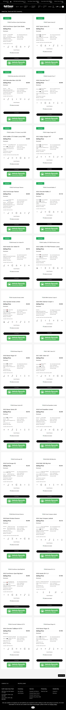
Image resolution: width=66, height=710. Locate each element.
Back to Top (61, 675)
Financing (44, 689)
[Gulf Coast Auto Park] (8, 6)
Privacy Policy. (53, 704)
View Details (16, 58)
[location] (58, 6)
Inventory (20, 689)
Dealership (56, 689)
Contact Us (55, 691)
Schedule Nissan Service (34, 693)
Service (31, 689)
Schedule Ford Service (34, 691)
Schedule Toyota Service (34, 695)
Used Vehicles (21, 693)
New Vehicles (20, 691)
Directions (55, 693)
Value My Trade (44, 691)
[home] (56, 6)
